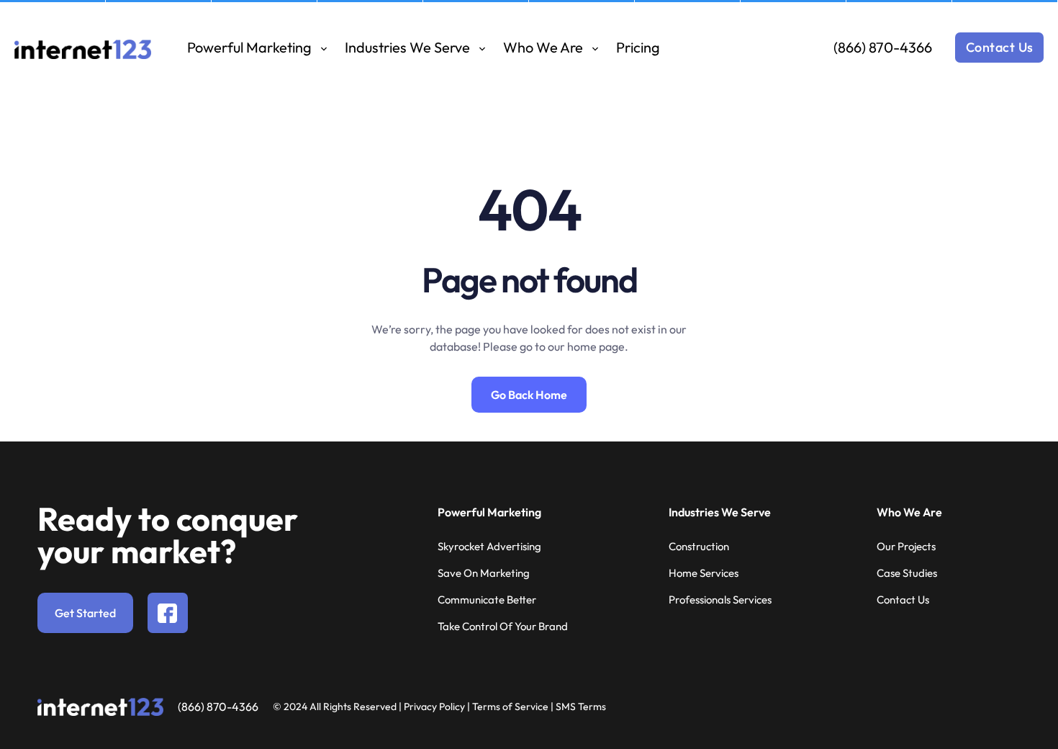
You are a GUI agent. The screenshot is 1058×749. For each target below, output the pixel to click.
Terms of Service (510, 706)
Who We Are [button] (544, 47)
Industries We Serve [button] (409, 47)
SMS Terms (581, 706)
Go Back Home (529, 394)
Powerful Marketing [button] (251, 47)
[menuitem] (257, 48)
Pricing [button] (638, 47)
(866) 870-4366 (882, 47)
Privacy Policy (434, 706)
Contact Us (1000, 47)
